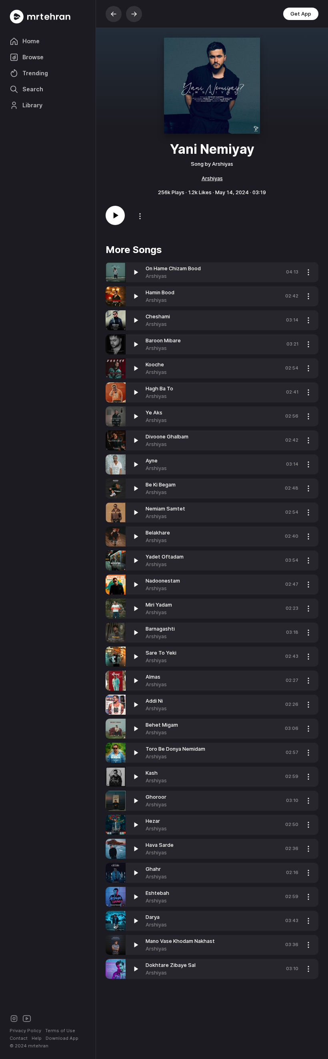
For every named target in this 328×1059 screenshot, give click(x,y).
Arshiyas (212, 178)
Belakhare (158, 533)
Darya (153, 917)
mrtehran (38, 1046)
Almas (153, 677)
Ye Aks (154, 413)
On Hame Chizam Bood (173, 268)
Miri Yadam (159, 605)
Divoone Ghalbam (167, 437)
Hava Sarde (160, 845)
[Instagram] (14, 1018)
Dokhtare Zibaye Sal (171, 965)
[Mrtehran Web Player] (48, 16)
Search (32, 89)
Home (31, 41)
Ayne (152, 461)
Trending (35, 73)
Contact (19, 1038)
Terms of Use (60, 1030)
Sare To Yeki (161, 653)
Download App (62, 1038)
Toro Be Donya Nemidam (175, 749)
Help (37, 1038)
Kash (152, 773)
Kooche (155, 365)
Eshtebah (157, 893)
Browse (33, 57)
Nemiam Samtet (165, 509)
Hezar (153, 821)
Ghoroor (156, 797)
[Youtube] (26, 1018)
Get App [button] (300, 14)
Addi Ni (154, 701)
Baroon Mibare (163, 341)
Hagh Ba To (159, 389)
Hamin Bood (160, 292)
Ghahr (153, 869)
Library (32, 105)
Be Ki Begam (161, 485)
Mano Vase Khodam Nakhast (180, 941)
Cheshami (158, 316)
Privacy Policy (25, 1030)
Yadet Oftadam (165, 557)
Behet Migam (162, 725)
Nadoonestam (163, 581)
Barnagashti (160, 629)
